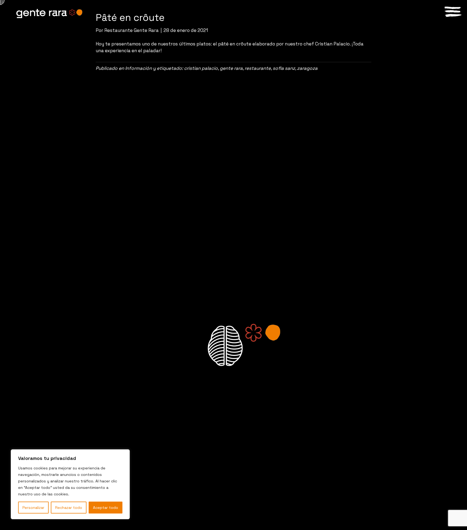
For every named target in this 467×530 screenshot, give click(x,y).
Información (138, 68)
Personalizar (33, 507)
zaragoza (307, 68)
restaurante (258, 68)
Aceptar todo (105, 507)
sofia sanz (284, 68)
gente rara (231, 68)
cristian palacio (201, 68)
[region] (70, 484)
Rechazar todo (68, 507)
